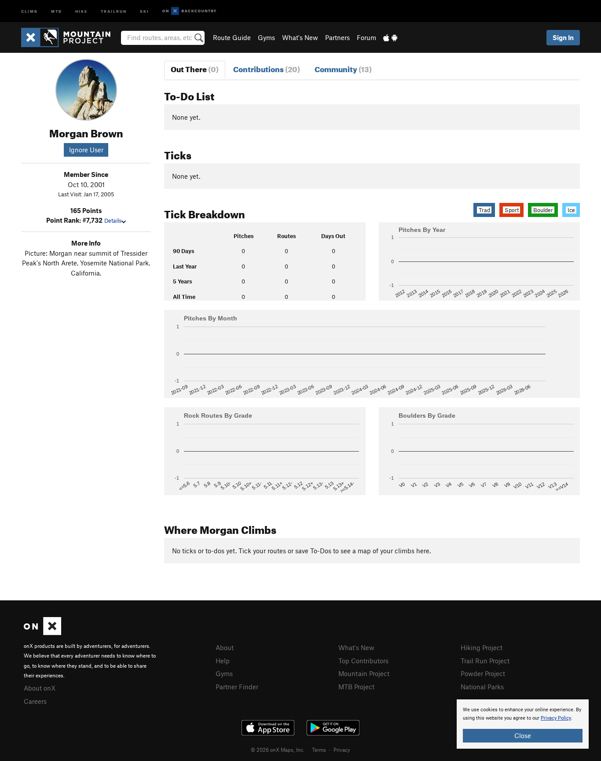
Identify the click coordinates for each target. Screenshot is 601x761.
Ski (144, 11)
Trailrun (114, 11)
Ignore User (86, 150)
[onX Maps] (42, 632)
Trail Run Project (485, 661)
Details (112, 220)
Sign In (563, 37)
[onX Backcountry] (189, 11)
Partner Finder (237, 687)
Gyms (266, 37)
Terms (319, 749)
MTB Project (356, 687)
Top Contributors (363, 661)
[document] (523, 724)
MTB (56, 11)
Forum (366, 37)
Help (223, 661)
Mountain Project (363, 673)
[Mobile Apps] (390, 37)
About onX (39, 688)
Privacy (341, 749)
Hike (81, 11)
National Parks (482, 687)
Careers (35, 701)
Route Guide (232, 37)
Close (522, 735)
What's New (300, 37)
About (225, 647)
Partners (337, 37)
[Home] (70, 37)
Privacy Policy (556, 718)
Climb (29, 11)
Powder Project (483, 673)
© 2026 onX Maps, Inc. (277, 749)
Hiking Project (481, 647)
